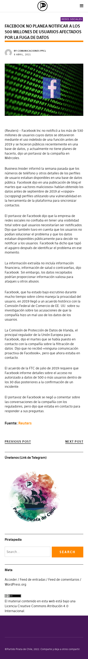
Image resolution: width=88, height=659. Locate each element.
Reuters (25, 423)
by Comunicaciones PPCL (30, 50)
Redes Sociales (72, 19)
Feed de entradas (32, 579)
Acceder (11, 579)
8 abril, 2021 (22, 54)
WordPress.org (15, 584)
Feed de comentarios (63, 579)
